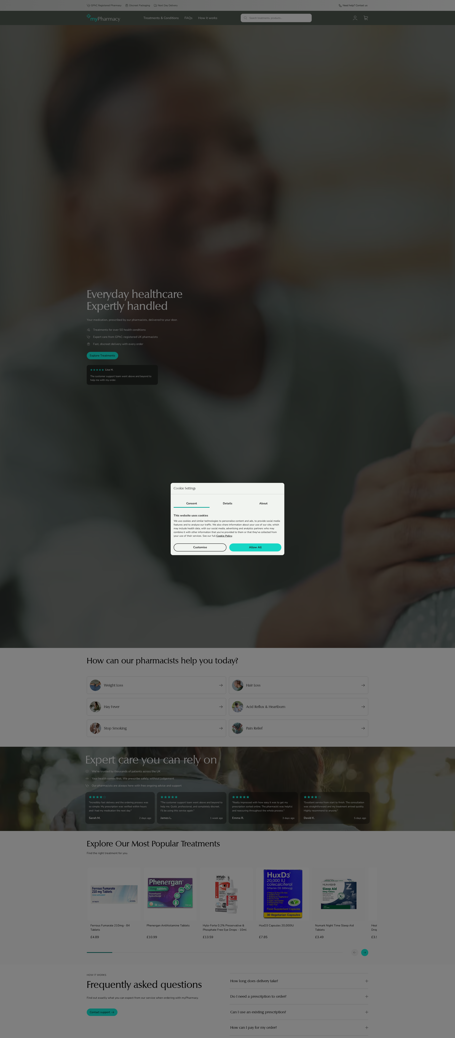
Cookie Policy (224, 536)
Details (227, 503)
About (263, 503)
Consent (191, 503)
